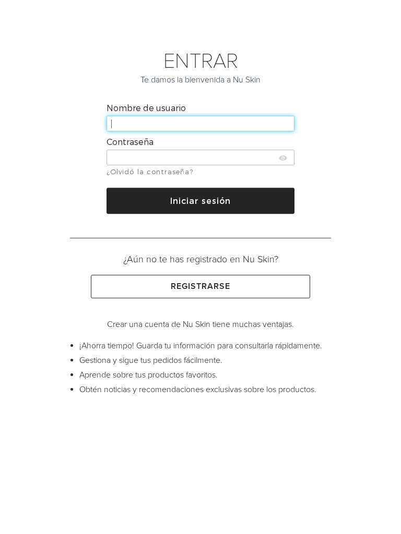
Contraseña (131, 142)
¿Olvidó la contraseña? (150, 171)
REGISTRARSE (201, 286)
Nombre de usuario (147, 108)
